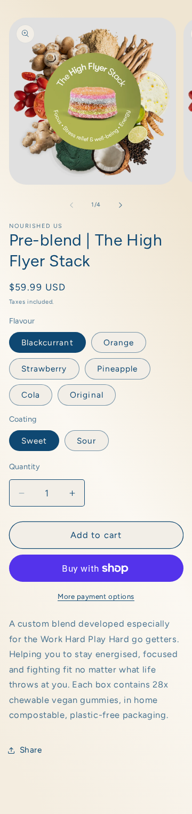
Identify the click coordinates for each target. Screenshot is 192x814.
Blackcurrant (47, 342)
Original (86, 395)
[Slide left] (71, 205)
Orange (118, 342)
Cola (30, 395)
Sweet (34, 441)
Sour (86, 441)
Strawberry (44, 368)
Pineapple (117, 368)
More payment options (96, 596)
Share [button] (31, 750)
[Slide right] (120, 205)
